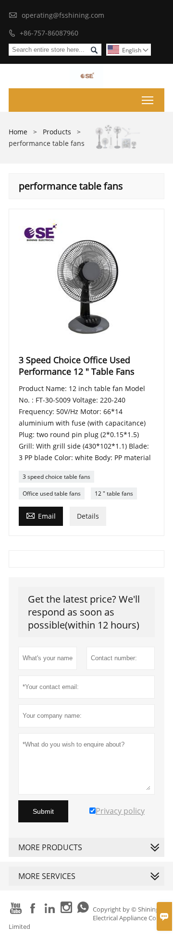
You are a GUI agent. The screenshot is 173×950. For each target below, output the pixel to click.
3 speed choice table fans (56, 477)
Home (18, 131)
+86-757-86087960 (49, 32)
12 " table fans (114, 493)
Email (41, 515)
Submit (43, 811)
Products (57, 131)
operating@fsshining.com (63, 15)
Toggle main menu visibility (148, 100)
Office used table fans (52, 493)
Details (88, 516)
